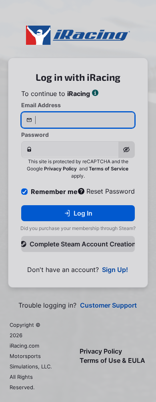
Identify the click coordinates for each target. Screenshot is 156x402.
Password (35, 134)
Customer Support (108, 305)
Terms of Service (108, 169)
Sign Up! (115, 270)
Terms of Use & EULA (112, 360)
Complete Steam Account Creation (82, 244)
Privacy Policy (60, 169)
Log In (83, 213)
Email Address (41, 105)
